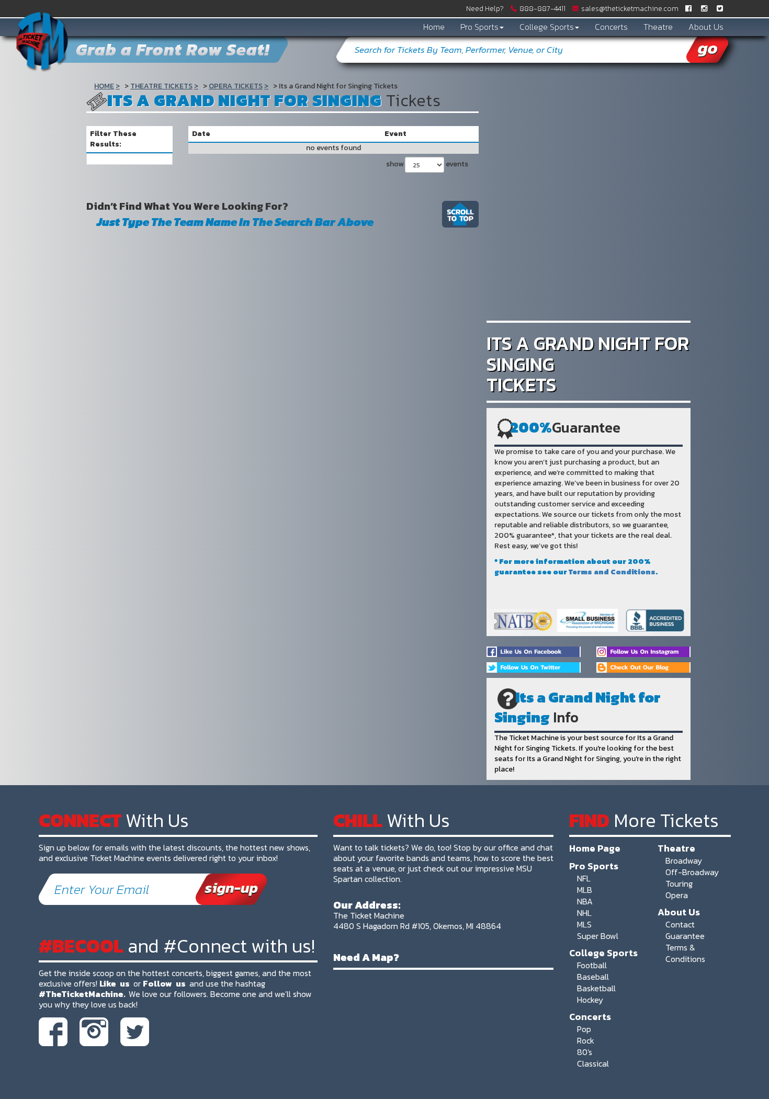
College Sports (546, 26)
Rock (585, 1040)
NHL (584, 913)
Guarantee (685, 936)
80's (584, 1052)
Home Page (594, 848)
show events (427, 163)
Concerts (611, 26)
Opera (676, 895)
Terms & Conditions (685, 953)
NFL (584, 878)
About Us (705, 26)
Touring (679, 883)
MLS (584, 924)
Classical (593, 1063)
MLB (584, 889)
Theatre (658, 26)
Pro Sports (479, 26)
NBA (585, 901)
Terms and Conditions (612, 572)
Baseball (593, 976)
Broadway (683, 860)
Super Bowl (597, 936)
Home (434, 26)
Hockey (590, 999)
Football (592, 965)
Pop (584, 1029)
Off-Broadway (692, 872)
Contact (680, 924)
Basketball (596, 988)
